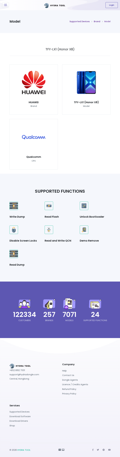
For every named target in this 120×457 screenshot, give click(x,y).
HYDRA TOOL (23, 450)
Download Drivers (19, 420)
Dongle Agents (70, 379)
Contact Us (68, 375)
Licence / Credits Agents (75, 384)
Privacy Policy (69, 393)
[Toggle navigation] (5, 5)
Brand (97, 21)
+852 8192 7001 (17, 370)
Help (64, 370)
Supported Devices (80, 21)
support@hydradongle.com (24, 374)
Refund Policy (69, 389)
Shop (12, 425)
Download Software (20, 416)
